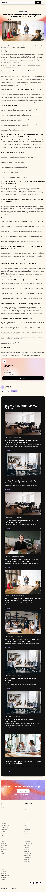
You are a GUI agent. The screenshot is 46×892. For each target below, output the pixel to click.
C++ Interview (26, 849)
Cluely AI (2, 841)
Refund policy (3, 889)
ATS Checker (3, 831)
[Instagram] (5, 391)
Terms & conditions (10, 889)
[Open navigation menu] (43, 2)
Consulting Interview (28, 815)
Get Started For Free (22, 791)
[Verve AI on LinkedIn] (43, 882)
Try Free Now (22, 378)
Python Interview (27, 847)
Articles (2, 869)
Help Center (3, 879)
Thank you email (4, 833)
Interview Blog (3, 873)
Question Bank (3, 871)
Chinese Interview (27, 857)
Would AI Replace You (5, 825)
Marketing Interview (27, 817)
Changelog (26, 831)
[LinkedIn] (8, 391)
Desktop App (3, 815)
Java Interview (26, 851)
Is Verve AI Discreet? (5, 867)
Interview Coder (4, 845)
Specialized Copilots (5, 813)
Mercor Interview (27, 811)
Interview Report (4, 809)
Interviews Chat (4, 849)
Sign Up (13, 391)
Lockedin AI (3, 851)
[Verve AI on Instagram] (37, 882)
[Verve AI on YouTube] (40, 882)
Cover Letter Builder (4, 827)
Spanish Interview (27, 855)
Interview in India (27, 861)
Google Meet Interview (28, 843)
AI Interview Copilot (4, 805)
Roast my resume (4, 829)
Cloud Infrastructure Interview (29, 819)
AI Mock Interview (4, 807)
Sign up (37, 2)
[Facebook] (2, 391)
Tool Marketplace (4, 835)
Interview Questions (5, 875)
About (25, 825)
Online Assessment (27, 807)
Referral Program (27, 829)
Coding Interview (27, 805)
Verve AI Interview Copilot (15, 268)
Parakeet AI (3, 853)
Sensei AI (2, 847)
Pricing (2, 817)
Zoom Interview (27, 841)
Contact (25, 827)
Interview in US (26, 859)
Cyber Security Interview (28, 813)
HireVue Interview (27, 809)
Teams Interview (27, 845)
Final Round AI (3, 843)
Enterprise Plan (4, 811)
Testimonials (3, 877)
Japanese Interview (27, 853)
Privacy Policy (26, 833)
